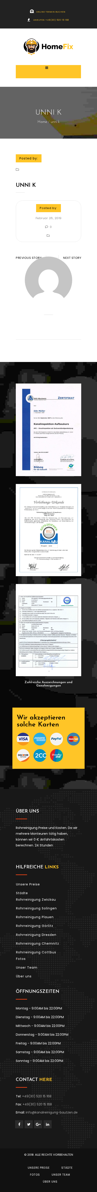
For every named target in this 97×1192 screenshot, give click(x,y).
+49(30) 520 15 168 (36, 1096)
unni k (26, 185)
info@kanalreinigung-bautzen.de (52, 1112)
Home (42, 122)
